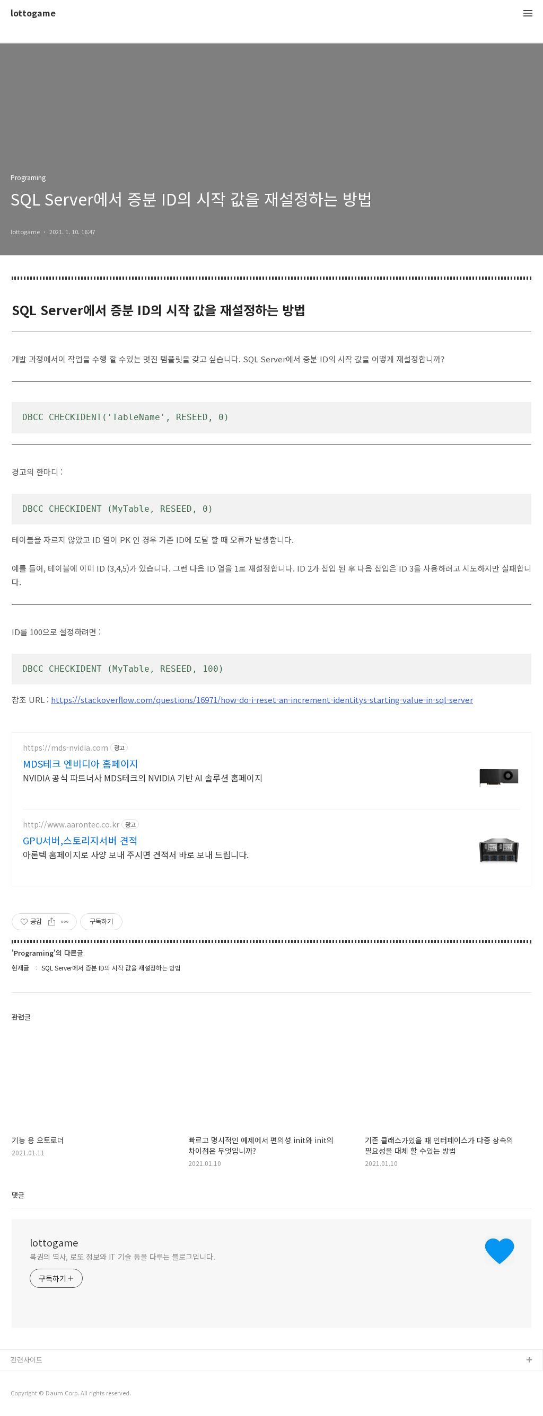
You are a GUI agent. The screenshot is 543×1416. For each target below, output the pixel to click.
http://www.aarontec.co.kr (71, 824)
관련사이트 (26, 1360)
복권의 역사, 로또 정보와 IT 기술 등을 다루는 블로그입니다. (122, 1256)
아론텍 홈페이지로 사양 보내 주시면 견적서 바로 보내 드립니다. (136, 854)
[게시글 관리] (65, 922)
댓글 (18, 1195)
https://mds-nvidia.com (65, 747)
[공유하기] (51, 922)
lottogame (33, 13)
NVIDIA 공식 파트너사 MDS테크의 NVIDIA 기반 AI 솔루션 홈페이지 (142, 777)
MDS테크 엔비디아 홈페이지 (80, 763)
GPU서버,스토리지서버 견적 (80, 840)
